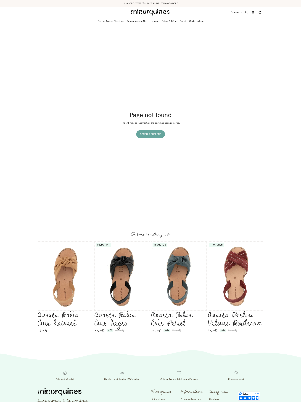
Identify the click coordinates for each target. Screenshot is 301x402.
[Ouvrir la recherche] (246, 12)
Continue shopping (150, 134)
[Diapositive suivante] (88, 276)
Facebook (214, 399)
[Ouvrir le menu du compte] (253, 12)
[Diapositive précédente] (42, 276)
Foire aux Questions (190, 399)
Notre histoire (158, 399)
